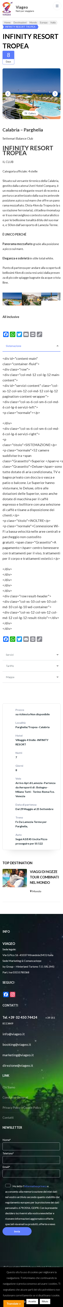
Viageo (22, 7)
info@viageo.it (14, 1034)
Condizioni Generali (15, 1097)
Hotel (19, 735)
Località (20, 722)
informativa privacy (35, 1186)
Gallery (32, 113)
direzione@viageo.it (18, 1065)
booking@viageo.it (17, 1044)
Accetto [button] (32, 1301)
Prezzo (19, 709)
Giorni (19, 765)
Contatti (8, 1117)
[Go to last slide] (8, 93)
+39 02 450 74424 (22, 1017)
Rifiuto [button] (45, 1301)
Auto (18, 834)
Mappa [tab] (10, 677)
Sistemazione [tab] (13, 345)
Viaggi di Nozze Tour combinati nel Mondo (44, 877)
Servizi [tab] (10, 654)
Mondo (36, 891)
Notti (18, 752)
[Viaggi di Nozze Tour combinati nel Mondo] (15, 878)
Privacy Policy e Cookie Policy (22, 1107)
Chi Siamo (9, 1087)
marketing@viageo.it (18, 1055)
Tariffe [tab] (10, 665)
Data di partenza (25, 804)
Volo (18, 778)
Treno (19, 817)
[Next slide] (55, 93)
